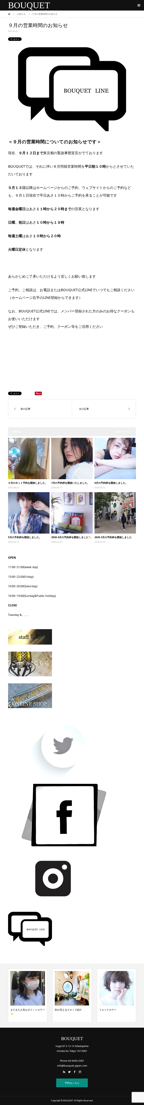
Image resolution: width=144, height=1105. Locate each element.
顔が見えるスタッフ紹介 (25, 1009)
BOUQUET (29, 5)
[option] (27, 995)
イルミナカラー (63, 1009)
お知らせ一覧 (122, 431)
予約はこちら (72, 1082)
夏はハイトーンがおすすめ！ (115, 1009)
